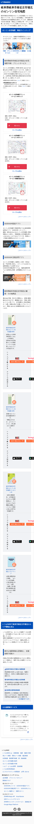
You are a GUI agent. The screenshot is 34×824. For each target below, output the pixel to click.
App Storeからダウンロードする (17, 379)
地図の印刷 (27, 753)
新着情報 (16, 753)
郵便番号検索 (13, 758)
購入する (17, 126)
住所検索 (5, 758)
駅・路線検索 (22, 758)
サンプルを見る (17, 130)
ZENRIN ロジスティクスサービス (14, 802)
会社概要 (5, 778)
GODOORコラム (26, 788)
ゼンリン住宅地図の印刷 (10, 764)
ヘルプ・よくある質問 (9, 766)
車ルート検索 (7, 756)
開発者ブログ (7, 780)
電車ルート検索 (16, 756)
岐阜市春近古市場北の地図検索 (16, 669)
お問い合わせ (25, 772)
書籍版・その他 (26, 51)
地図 (21, 753)
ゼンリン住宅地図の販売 (10, 761)
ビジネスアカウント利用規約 (11, 772)
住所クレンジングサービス (12, 799)
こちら (18, 80)
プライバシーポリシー (15, 778)
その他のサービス (24, 699)
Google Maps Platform (11, 804)
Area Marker (20, 796)
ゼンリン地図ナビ (9, 791)
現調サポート (20, 791)
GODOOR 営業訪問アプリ (12, 788)
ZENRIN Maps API (9, 796)
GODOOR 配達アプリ (23, 786)
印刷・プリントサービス (7, 52)
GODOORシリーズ (17, 52)
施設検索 (25, 756)
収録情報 (19, 766)
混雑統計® (28, 802)
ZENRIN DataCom (20, 813)
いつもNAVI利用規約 (9, 769)
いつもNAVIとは (7, 753)
